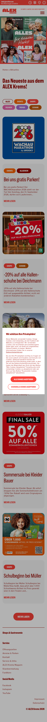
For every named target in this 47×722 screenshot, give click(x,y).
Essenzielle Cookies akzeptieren (23, 387)
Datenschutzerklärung (14, 352)
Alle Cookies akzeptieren (23, 379)
